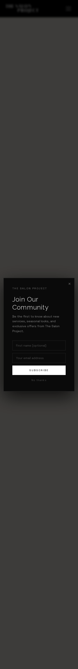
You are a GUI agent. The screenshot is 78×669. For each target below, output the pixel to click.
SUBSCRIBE (39, 370)
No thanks (39, 380)
